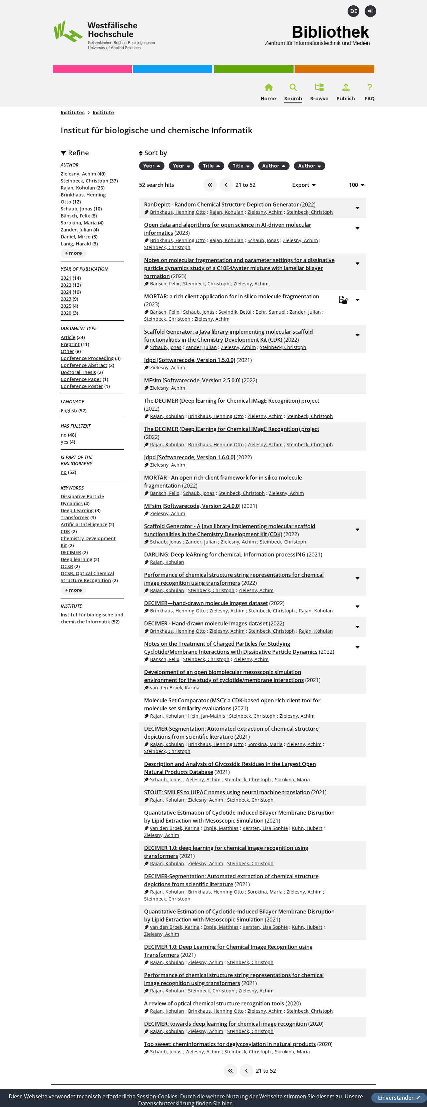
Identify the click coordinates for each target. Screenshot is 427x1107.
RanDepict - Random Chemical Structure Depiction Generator (221, 204)
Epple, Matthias (221, 828)
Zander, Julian (76, 229)
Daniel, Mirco (76, 236)
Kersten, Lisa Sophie (265, 828)
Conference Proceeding (87, 358)
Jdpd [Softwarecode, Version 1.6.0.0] (189, 457)
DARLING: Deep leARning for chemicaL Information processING (225, 554)
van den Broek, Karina (174, 687)
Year (149, 166)
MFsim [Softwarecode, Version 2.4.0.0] (192, 506)
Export (300, 184)
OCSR (67, 566)
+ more (73, 253)
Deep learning (76, 559)
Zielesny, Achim (78, 174)
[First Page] (210, 184)
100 (353, 184)
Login (370, 11)
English (69, 410)
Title (209, 166)
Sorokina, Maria (79, 222)
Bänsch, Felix (75, 215)
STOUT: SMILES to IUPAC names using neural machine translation (227, 792)
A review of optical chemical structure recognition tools (214, 1003)
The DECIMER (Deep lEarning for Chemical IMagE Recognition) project (231, 400)
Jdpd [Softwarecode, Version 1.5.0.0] (189, 360)
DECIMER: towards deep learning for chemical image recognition (225, 1023)
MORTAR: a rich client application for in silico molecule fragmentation (231, 296)
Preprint (70, 344)
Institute (103, 112)
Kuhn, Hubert (307, 828)
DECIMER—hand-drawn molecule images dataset (206, 603)
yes (64, 442)
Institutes (73, 112)
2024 (66, 292)
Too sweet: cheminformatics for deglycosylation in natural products (230, 1044)
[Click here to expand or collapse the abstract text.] (357, 207)
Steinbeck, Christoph (84, 181)
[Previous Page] (226, 184)
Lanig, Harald (76, 243)
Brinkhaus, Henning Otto (177, 212)
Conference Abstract (84, 365)
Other (67, 351)
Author (271, 166)
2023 (66, 299)
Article (68, 337)
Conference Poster (82, 386)
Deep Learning (77, 510)
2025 (66, 306)
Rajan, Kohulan (78, 187)
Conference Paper (81, 379)
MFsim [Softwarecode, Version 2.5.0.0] (192, 380)
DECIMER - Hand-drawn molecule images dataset (206, 623)
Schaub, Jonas (76, 208)
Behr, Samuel (271, 312)
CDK (65, 531)
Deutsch (353, 11)
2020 (66, 313)
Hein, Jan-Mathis (206, 716)
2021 (66, 278)
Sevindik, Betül (235, 312)
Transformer (75, 517)
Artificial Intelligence (84, 524)
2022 (66, 285)
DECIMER (71, 552)
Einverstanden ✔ (399, 1097)
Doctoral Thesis (78, 372)
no (64, 435)
